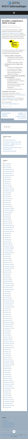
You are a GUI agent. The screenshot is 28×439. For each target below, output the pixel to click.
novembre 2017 (8, 303)
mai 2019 (6, 276)
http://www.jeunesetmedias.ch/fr (11, 104)
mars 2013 (7, 395)
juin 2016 (6, 332)
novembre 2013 (8, 384)
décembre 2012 (8, 399)
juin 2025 (6, 181)
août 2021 (6, 233)
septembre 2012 (8, 405)
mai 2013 (6, 392)
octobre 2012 (7, 403)
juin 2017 (6, 310)
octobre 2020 (7, 251)
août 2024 (6, 193)
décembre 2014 (8, 361)
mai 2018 (6, 295)
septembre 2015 (8, 347)
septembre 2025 (8, 175)
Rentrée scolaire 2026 (9, 140)
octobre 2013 (7, 386)
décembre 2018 (8, 283)
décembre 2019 (8, 264)
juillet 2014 (7, 368)
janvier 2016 (7, 339)
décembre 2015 (8, 341)
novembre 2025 (8, 171)
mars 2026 (7, 167)
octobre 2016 (7, 326)
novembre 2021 (8, 227)
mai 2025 (6, 183)
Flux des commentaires (9, 425)
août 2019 (6, 270)
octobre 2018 (7, 287)
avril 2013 (6, 394)
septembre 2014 (8, 365)
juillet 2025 (7, 179)
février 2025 (7, 187)
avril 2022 (6, 218)
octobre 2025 (7, 173)
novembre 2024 (8, 189)
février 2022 (7, 222)
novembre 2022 (8, 210)
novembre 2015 (8, 343)
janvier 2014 (7, 380)
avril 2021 (6, 239)
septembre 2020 (8, 252)
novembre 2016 (8, 324)
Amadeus (24, 434)
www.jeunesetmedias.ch (19, 94)
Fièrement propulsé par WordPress (10, 434)
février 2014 (7, 378)
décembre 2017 (8, 301)
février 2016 (7, 338)
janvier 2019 (7, 281)
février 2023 (7, 206)
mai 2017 (6, 312)
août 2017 (6, 309)
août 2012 (6, 407)
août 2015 (6, 349)
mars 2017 (7, 316)
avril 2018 (6, 297)
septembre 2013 (8, 388)
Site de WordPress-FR (8, 427)
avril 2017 (6, 314)
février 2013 (7, 397)
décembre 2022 (8, 208)
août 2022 (6, 214)
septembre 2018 (8, 289)
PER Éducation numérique (12, 27)
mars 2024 (7, 196)
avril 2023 (6, 204)
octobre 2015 (7, 345)
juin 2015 (6, 351)
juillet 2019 (7, 272)
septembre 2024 (8, 191)
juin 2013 (6, 390)
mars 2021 (7, 241)
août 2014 (6, 367)
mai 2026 (6, 165)
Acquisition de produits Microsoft (6, 114)
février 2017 (7, 318)
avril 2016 (6, 336)
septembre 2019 (8, 268)
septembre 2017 (8, 307)
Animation (4, 27)
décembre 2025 (8, 169)
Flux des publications (8, 423)
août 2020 (6, 254)
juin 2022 (6, 216)
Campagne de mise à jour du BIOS (12, 142)
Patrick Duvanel (13, 26)
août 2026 (6, 164)
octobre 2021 (7, 229)
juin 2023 (6, 202)
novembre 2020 (8, 249)
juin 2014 (6, 370)
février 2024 (7, 198)
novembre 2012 (8, 401)
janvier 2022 (7, 223)
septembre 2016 (8, 328)
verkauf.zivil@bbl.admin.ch (9, 98)
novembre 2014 (8, 363)
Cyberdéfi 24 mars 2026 (10, 151)
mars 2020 (7, 258)
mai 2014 (6, 372)
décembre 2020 (8, 247)
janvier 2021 (7, 245)
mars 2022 (7, 220)
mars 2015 (7, 357)
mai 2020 (6, 256)
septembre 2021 (8, 231)
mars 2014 (7, 376)
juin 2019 (6, 274)
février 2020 (7, 260)
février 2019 (7, 280)
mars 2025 (7, 185)
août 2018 (6, 291)
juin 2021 (6, 235)
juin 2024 (6, 194)
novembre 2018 (8, 285)
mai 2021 (6, 237)
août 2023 (6, 200)
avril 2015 (6, 355)
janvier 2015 (7, 359)
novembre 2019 (8, 266)
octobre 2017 (7, 305)
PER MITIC (19, 27)
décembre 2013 (8, 382)
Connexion (6, 421)
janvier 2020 (7, 262)
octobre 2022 (7, 212)
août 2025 (6, 177)
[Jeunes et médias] (14, 44)
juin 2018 (6, 293)
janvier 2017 (7, 320)
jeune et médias (9, 106)
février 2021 (7, 243)
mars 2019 (7, 278)
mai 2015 (6, 353)
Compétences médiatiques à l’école (10, 33)
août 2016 (6, 330)
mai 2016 (6, 334)
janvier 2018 (7, 299)
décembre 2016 (8, 322)
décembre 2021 (8, 225)
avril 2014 (6, 374)
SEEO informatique (14, 6)
